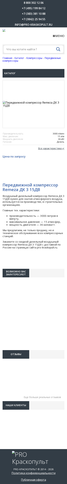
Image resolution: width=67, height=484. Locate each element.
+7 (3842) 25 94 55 (33, 19)
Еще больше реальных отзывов (42, 397)
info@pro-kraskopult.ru (33, 25)
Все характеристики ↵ (51, 148)
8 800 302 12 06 (33, 3)
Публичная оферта (33, 479)
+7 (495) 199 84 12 (33, 8)
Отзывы (16, 354)
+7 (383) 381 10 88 (33, 14)
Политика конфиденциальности (33, 473)
